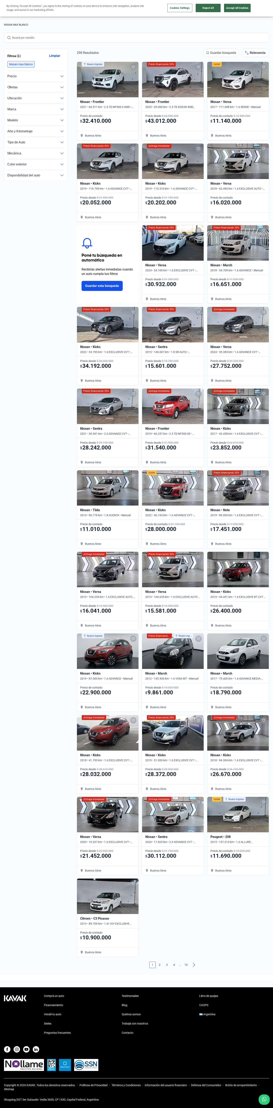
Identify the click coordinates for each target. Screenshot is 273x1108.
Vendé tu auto (52, 1014)
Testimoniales (130, 995)
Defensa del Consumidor (206, 1085)
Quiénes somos (131, 1014)
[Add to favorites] (133, 67)
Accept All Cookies (237, 7)
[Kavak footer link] (15, 1014)
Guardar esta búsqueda (102, 286)
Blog (124, 1005)
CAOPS (203, 1005)
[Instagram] (17, 1049)
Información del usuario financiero (166, 1085)
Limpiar (54, 56)
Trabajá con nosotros (135, 1023)
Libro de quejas (208, 995)
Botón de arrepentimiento (241, 1085)
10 (186, 964)
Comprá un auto (54, 995)
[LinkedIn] (36, 1049)
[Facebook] (7, 1049)
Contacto (127, 1032)
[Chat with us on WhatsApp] (264, 1099)
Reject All (207, 7)
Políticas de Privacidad (94, 1085)
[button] (21, 64)
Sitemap (9, 1089)
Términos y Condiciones (126, 1085)
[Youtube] (26, 1049)
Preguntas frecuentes (57, 1032)
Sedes (47, 1023)
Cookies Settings (180, 7)
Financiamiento (53, 1005)
